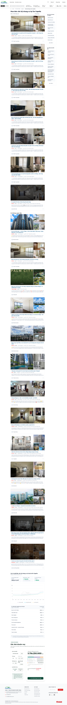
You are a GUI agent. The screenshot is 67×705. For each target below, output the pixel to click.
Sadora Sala (50, 33)
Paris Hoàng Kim (14, 617)
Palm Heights (13, 615)
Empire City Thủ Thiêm (50, 28)
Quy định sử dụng (36, 691)
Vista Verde (13, 629)
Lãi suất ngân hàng (20, 662)
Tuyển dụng (26, 694)
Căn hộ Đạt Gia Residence (50, 80)
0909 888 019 (8, 694)
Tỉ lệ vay (13, 656)
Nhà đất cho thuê (18, 2)
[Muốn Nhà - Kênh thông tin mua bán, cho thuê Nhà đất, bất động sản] (5, 2)
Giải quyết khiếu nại (37, 694)
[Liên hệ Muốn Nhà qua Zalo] (52, 695)
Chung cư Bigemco (51, 64)
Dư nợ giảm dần (15, 670)
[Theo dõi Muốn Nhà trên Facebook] (50, 695)
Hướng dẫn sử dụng (37, 696)
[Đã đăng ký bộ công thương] (59, 702)
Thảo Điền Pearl (14, 612)
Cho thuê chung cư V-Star (51, 55)
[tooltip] (37, 6)
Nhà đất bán (12, 2)
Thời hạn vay (14, 661)
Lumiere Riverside (51, 35)
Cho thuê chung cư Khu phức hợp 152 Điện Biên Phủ (51, 70)
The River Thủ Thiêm (51, 22)
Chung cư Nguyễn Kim (51, 77)
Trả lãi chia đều (20, 670)
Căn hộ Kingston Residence (50, 58)
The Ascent (13, 624)
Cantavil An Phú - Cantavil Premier (17, 627)
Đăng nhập (58, 2)
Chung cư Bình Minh (51, 37)
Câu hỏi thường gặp (27, 690)
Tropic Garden (14, 632)
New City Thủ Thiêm (15, 610)
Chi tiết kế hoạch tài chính (36, 678)
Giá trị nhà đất (14, 651)
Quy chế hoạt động (37, 690)
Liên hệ (25, 693)
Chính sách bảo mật (37, 693)
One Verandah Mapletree (16, 622)
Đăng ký (63, 2)
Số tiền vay (20, 656)
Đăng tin (52, 2)
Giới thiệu (25, 691)
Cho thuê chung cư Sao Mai (51, 51)
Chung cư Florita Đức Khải (50, 61)
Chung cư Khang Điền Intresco (50, 67)
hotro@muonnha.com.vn (10, 696)
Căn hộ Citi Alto (50, 17)
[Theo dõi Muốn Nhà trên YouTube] (54, 695)
